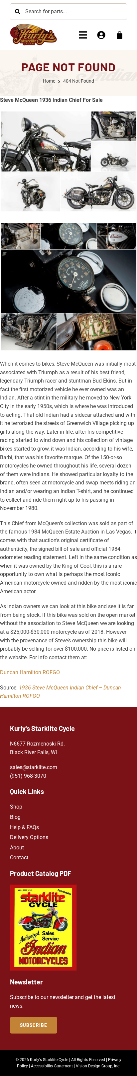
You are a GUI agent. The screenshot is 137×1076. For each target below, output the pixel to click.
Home (49, 81)
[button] (82, 35)
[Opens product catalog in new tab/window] (43, 927)
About (17, 847)
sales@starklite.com (33, 767)
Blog (15, 817)
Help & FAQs (24, 827)
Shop (16, 807)
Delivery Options (29, 837)
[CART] (119, 35)
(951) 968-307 (26, 776)
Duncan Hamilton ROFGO (30, 672)
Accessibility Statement (52, 1066)
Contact (19, 857)
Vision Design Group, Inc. (98, 1066)
